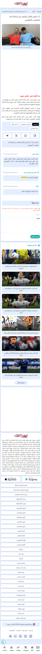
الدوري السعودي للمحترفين (21, 490)
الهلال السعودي (21, 540)
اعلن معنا (24, 630)
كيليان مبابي (21, 604)
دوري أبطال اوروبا (21, 499)
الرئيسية (39, 11)
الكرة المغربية (32, 11)
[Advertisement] (21, 72)
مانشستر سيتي (21, 563)
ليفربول (21, 558)
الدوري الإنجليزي (21, 508)
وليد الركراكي (34, 128)
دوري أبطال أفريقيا (21, 503)
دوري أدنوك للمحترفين (21, 494)
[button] (35, 135)
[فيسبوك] (31, 636)
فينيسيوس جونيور (21, 618)
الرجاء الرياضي (21, 531)
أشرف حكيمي (21, 577)
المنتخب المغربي (25, 124)
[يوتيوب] (15, 636)
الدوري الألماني (21, 522)
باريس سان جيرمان (21, 568)
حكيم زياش (21, 581)
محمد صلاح (21, 600)
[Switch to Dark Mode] (3, 642)
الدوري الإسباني (21, 513)
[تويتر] (25, 636)
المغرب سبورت (11, 624)
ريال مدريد (21, 554)
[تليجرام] (10, 636)
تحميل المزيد (21, 382)
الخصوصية (12, 630)
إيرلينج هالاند (21, 609)
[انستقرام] (20, 636)
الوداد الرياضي (21, 536)
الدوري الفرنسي (21, 526)
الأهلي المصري (21, 545)
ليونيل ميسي (21, 590)
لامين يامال (15, 124)
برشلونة (21, 549)
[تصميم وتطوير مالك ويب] (34, 624)
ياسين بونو (21, 586)
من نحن (31, 630)
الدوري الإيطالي (21, 517)
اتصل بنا (18, 630)
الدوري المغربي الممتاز (21, 485)
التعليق (38, 218)
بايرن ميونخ (21, 572)
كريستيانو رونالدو (21, 595)
